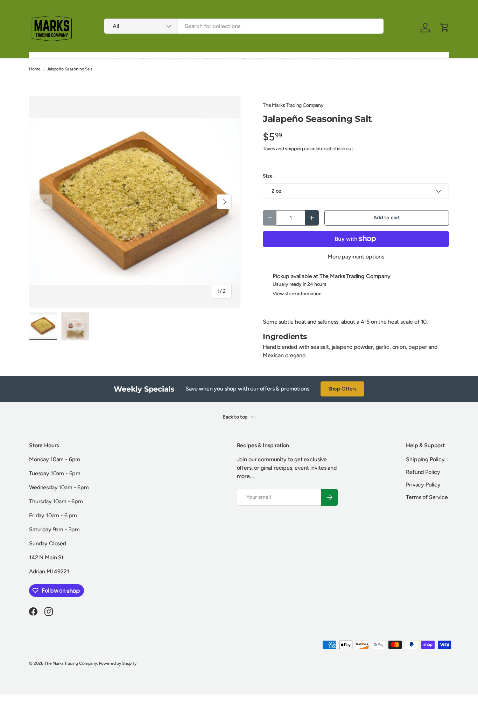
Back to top (235, 417)
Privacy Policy (423, 484)
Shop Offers (342, 389)
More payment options (356, 256)
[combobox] (243, 26)
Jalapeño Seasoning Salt (69, 69)
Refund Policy (423, 472)
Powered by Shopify (117, 663)
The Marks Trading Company (293, 105)
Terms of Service (427, 497)
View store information (297, 294)
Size (267, 176)
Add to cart (386, 217)
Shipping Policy (425, 459)
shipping (294, 149)
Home (34, 69)
